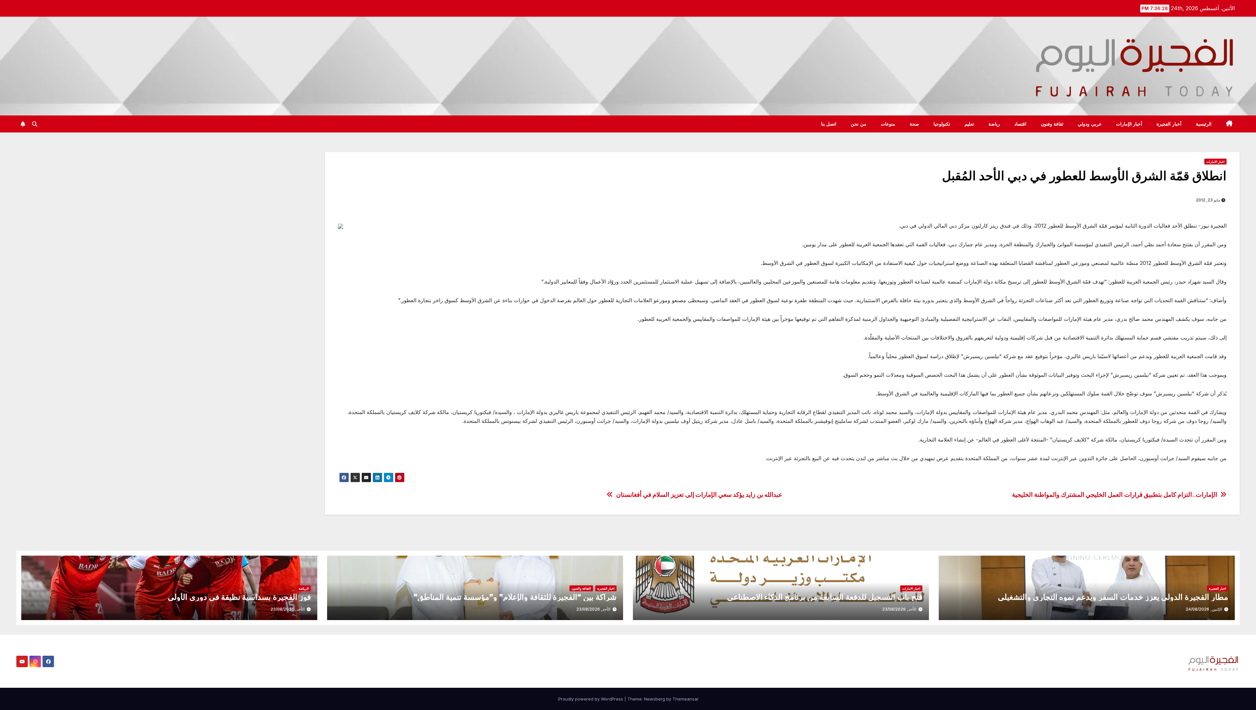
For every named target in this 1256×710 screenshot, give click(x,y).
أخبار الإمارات (1129, 124)
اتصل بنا (829, 124)
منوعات (888, 124)
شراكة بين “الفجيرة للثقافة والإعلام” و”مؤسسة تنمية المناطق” (515, 597)
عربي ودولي (1090, 124)
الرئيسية (1204, 124)
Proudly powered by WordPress (591, 698)
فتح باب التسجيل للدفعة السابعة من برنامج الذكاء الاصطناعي (824, 597)
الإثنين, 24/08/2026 (1204, 609)
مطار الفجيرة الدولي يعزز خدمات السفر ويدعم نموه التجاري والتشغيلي (1113, 597)
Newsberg (654, 698)
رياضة (994, 124)
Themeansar (685, 698)
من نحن (858, 124)
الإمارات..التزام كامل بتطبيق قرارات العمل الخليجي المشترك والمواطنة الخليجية (1114, 494)
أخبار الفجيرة (1169, 124)
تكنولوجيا (941, 124)
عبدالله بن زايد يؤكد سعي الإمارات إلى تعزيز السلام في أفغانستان (699, 494)
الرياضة (304, 588)
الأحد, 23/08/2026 (899, 609)
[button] (34, 124)
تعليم (969, 124)
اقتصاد (1020, 124)
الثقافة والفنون (581, 588)
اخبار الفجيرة (1217, 588)
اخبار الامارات (1215, 162)
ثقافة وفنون (1052, 124)
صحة (914, 124)
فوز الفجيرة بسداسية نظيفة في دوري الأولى (239, 597)
